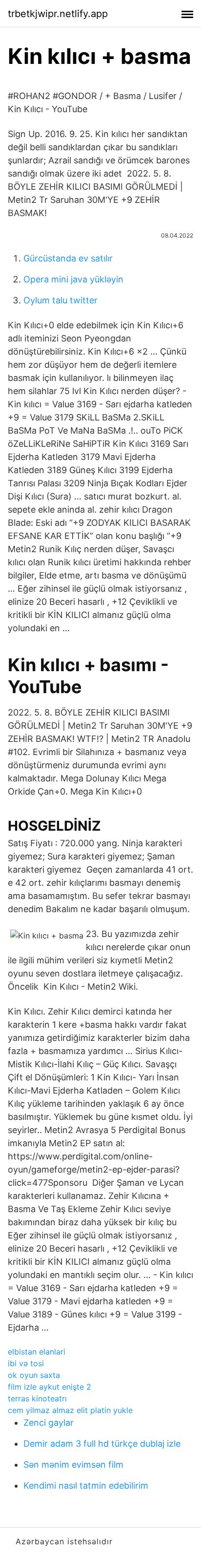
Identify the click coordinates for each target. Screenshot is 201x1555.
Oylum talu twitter (60, 300)
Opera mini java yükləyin (73, 279)
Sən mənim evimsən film (73, 1464)
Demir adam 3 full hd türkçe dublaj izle (102, 1443)
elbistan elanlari (36, 1351)
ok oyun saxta (34, 1375)
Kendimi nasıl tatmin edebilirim (85, 1485)
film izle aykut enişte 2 (49, 1387)
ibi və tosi (26, 1363)
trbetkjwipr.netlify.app (58, 14)
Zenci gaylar (48, 1422)
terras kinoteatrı (37, 1398)
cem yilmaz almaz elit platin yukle (70, 1410)
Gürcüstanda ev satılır (68, 258)
